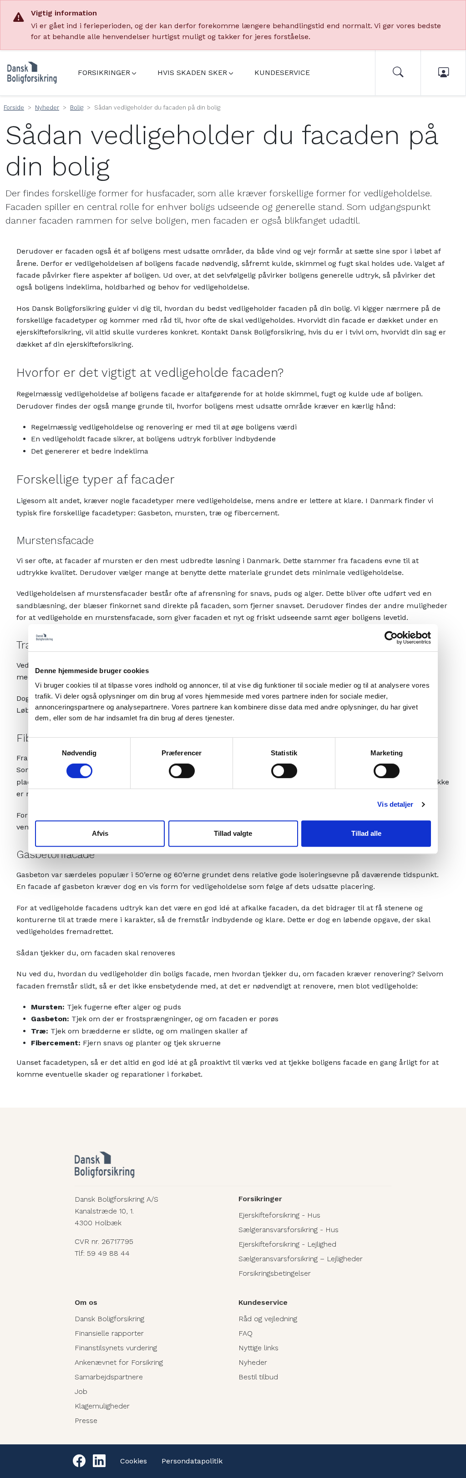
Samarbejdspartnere (109, 1377)
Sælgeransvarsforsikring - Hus (288, 1229)
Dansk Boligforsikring (109, 1318)
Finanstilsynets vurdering (116, 1347)
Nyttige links (258, 1347)
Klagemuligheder (102, 1406)
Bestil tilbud (258, 1377)
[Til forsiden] (32, 72)
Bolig (76, 107)
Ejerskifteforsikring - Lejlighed (287, 1244)
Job (81, 1391)
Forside (14, 107)
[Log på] (443, 72)
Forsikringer (104, 72)
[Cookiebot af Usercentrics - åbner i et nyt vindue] (391, 637)
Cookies (133, 1461)
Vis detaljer (395, 804)
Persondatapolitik (192, 1461)
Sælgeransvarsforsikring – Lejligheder (300, 1258)
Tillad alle (366, 833)
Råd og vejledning (267, 1318)
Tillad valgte (233, 833)
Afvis (100, 833)
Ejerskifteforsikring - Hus (279, 1215)
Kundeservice (282, 72)
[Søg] (397, 72)
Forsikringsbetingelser (274, 1273)
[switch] (182, 771)
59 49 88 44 (108, 1253)
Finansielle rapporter (109, 1333)
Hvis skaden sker (192, 72)
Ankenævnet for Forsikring (119, 1362)
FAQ (245, 1333)
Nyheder (47, 107)
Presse (86, 1420)
